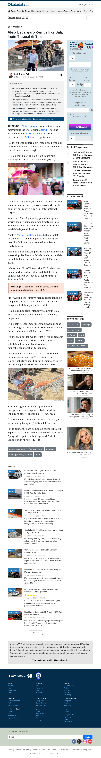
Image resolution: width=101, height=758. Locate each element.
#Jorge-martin (74, 330)
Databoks (67, 717)
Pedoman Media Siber (47, 750)
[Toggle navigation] (89, 17)
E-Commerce (69, 686)
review (12, 590)
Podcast (39, 720)
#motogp (50, 449)
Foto (37, 718)
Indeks (35, 633)
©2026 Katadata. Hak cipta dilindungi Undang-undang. (49, 754)
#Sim (70, 340)
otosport (17, 27)
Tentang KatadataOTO (42, 660)
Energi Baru (40, 701)
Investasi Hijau (41, 705)
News (38, 711)
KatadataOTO (69, 722)
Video (38, 709)
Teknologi (68, 695)
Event (66, 719)
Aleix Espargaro (30, 126)
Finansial (20, 11)
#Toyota (71, 335)
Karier (35, 750)
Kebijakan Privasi (64, 750)
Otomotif (87, 11)
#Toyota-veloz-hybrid (77, 346)
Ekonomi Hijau (48, 11)
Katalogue (39, 716)
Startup (66, 690)
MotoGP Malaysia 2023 (30, 234)
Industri (10, 688)
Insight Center (69, 715)
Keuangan (39, 688)
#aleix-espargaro (17, 449)
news (11, 511)
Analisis (67, 703)
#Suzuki (79, 340)
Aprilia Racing (34, 133)
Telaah (10, 711)
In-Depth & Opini (75, 11)
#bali (38, 454)
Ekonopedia (36, 11)
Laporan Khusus (13, 718)
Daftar (87, 737)
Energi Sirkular (41, 703)
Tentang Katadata (14, 750)
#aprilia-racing (35, 449)
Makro (38, 686)
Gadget (67, 692)
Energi (10, 692)
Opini (9, 713)
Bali (27, 137)
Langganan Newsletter (18, 731)
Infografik (67, 701)
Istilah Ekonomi (13, 705)
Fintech (66, 688)
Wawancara (12, 716)
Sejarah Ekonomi (14, 701)
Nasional (11, 686)
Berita (13, 11)
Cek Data (67, 705)
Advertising (27, 750)
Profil (9, 703)
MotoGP (43, 129)
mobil (11, 471)
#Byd (81, 335)
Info (65, 709)
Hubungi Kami (60, 660)
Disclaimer (75, 750)
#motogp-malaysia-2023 (20, 454)
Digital (27, 11)
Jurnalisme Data (61, 11)
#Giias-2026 (73, 325)
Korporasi (39, 692)
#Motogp (86, 325)
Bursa (38, 690)
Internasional (12, 690)
